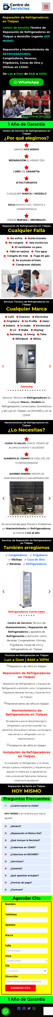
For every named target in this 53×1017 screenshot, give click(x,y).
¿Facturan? (16, 889)
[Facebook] (19, 1008)
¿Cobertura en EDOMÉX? (24, 854)
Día (7, 965)
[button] (3, 366)
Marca (9, 935)
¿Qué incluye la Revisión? (25, 840)
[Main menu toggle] (46, 6)
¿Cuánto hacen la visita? (24, 805)
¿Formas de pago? (21, 882)
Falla (8, 945)
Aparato (10, 924)
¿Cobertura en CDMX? (23, 847)
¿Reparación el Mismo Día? (25, 833)
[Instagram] (24, 1008)
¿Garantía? (16, 868)
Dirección (11, 976)
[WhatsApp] (34, 1008)
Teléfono (11, 914)
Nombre (10, 904)
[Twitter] (29, 1008)
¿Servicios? (17, 861)
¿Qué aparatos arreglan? (24, 875)
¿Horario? (15, 826)
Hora (8, 956)
